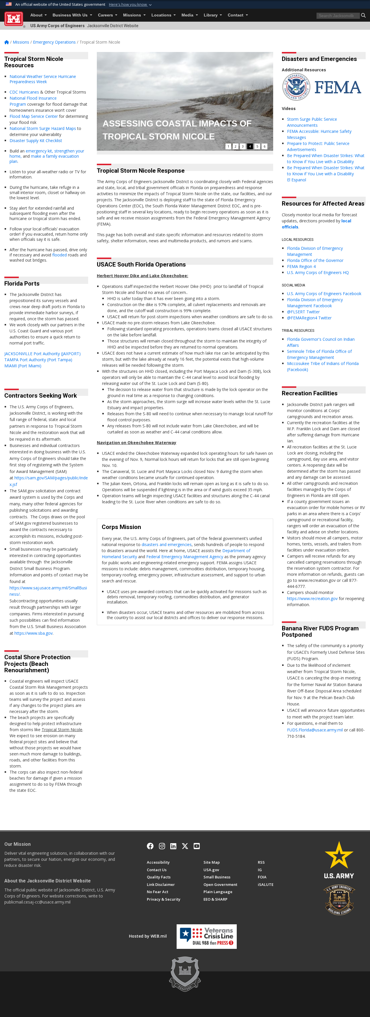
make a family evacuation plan (44, 158)
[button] (131, 5)
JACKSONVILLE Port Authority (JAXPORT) (42, 353)
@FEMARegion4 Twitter (309, 318)
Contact (236, 15)
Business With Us (71, 15)
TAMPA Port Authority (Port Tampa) (38, 359)
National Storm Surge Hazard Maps (43, 128)
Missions (132, 15)
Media (188, 15)
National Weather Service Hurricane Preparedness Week (43, 79)
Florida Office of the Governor (315, 260)
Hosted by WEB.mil (148, 936)
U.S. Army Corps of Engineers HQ (318, 272)
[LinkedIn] (173, 846)
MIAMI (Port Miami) (23, 365)
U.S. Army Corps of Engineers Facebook (324, 293)
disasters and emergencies (167, 544)
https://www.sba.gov (33, 633)
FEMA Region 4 (301, 266)
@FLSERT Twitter (303, 311)
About (37, 15)
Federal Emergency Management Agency (184, 556)
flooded (59, 255)
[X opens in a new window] (185, 846)
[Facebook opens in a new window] (150, 846)
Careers (106, 15)
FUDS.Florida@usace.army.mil (315, 730)
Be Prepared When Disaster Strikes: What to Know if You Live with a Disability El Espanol (326, 173)
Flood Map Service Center (34, 116)
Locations (162, 15)
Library (211, 15)
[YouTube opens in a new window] (197, 846)
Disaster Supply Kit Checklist (36, 140)
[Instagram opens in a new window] (162, 846)
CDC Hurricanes (24, 92)
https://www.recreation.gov (312, 598)
